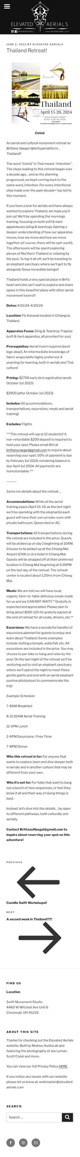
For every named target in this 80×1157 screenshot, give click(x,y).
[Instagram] (23, 1142)
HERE (63, 1066)
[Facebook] (10, 1142)
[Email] (36, 1142)
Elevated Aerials (48, 44)
